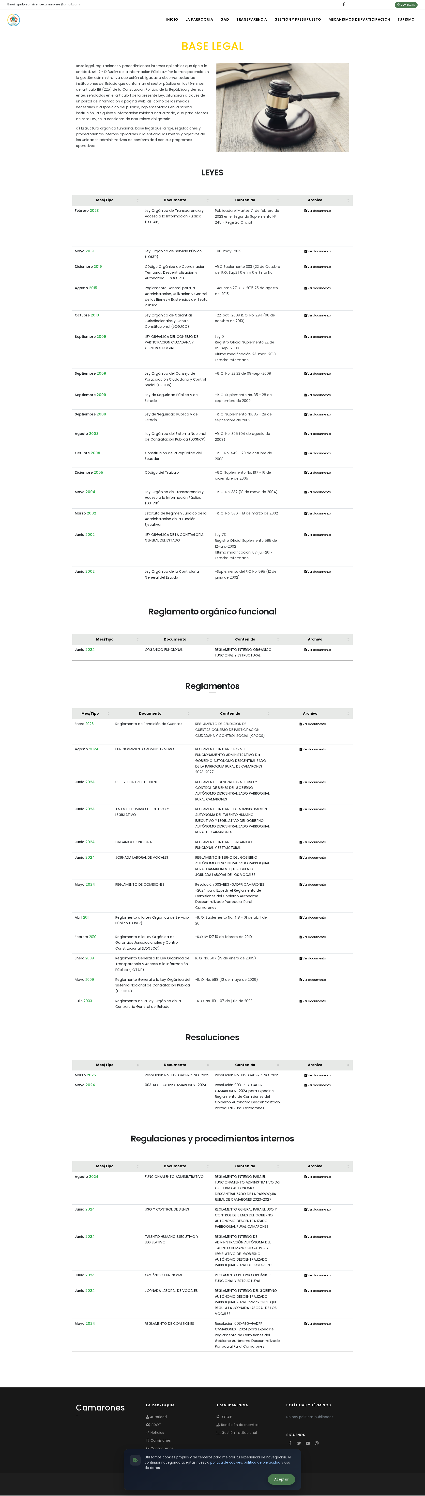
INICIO (172, 19)
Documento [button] (175, 200)
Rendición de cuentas (239, 1424)
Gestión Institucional (239, 1432)
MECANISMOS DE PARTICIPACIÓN (359, 19)
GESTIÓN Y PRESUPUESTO (297, 19)
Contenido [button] (245, 200)
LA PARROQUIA (199, 19)
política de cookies (226, 1462)
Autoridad (158, 1416)
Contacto (407, 5)
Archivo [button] (315, 200)
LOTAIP (226, 1416)
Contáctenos (161, 1448)
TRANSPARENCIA (251, 19)
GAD (224, 19)
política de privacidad (262, 1462)
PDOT (156, 1424)
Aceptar (281, 1479)
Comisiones (160, 1440)
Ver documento (319, 211)
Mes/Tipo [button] (105, 200)
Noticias (157, 1432)
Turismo (406, 19)
